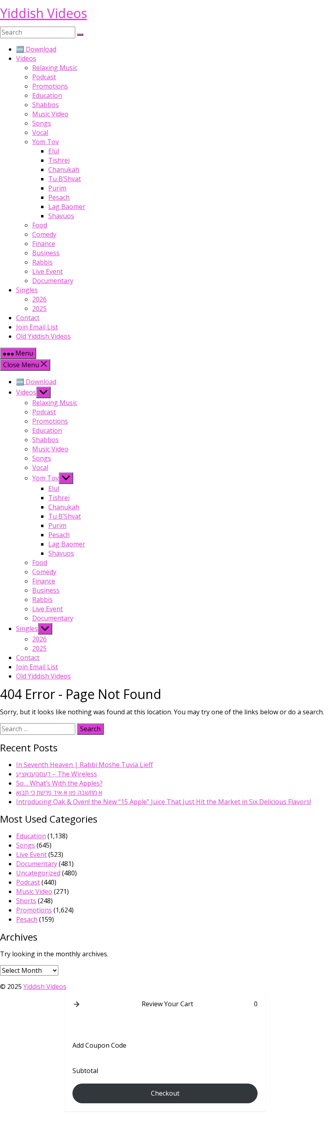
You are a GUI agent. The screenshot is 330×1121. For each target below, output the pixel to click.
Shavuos (61, 215)
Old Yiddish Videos (43, 336)
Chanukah (63, 169)
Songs (41, 123)
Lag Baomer (66, 206)
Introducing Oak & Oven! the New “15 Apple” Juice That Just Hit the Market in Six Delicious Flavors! (163, 801)
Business (46, 252)
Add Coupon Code (99, 1045)
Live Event (47, 271)
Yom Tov (45, 141)
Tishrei (59, 160)
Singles (27, 289)
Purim (57, 188)
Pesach (59, 197)
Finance (43, 243)
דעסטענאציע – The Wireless (56, 773)
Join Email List (37, 327)
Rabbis (42, 262)
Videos (26, 58)
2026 (39, 299)
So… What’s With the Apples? (59, 783)
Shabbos (45, 104)
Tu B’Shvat (64, 178)
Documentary (52, 280)
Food (39, 225)
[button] (76, 1004)
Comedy (44, 234)
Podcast (44, 76)
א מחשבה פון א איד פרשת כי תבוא (59, 792)
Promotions (50, 86)
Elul (53, 151)
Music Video (50, 114)
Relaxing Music (54, 67)
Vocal (40, 132)
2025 (39, 308)
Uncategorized (38, 873)
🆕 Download (36, 49)
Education (47, 95)
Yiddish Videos (43, 13)
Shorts (26, 900)
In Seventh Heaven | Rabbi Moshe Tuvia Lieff (84, 764)
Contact (27, 317)
